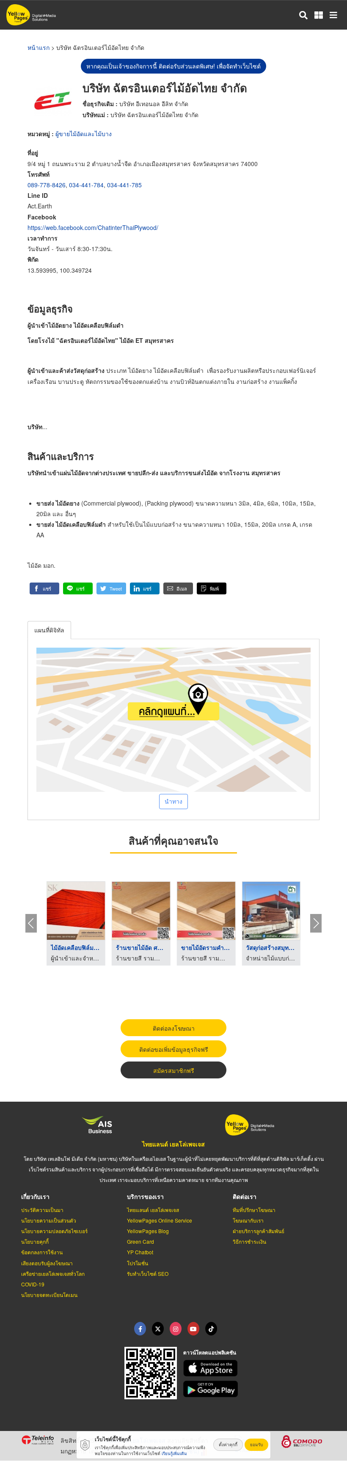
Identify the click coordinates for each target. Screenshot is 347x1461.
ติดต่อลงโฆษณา (174, 1028)
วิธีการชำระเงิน (249, 1241)
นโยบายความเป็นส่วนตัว (48, 1220)
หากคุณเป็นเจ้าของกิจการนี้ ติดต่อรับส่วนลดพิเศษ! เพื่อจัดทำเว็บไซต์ (173, 66)
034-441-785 (124, 185)
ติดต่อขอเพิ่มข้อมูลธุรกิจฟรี (173, 1049)
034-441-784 (86, 185)
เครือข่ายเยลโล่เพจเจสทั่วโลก (53, 1273)
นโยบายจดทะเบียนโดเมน (49, 1294)
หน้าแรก (39, 47)
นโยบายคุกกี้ (35, 1241)
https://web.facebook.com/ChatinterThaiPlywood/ (93, 227)
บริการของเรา (145, 1196)
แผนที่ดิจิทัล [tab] (49, 630)
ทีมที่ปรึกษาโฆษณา (254, 1209)
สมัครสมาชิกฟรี (173, 1070)
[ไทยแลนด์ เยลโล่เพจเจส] (158, 1328)
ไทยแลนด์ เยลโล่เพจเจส (173, 1144)
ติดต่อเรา (244, 1196)
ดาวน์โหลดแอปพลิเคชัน (209, 1352)
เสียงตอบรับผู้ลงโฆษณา (47, 1263)
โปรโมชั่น (137, 1263)
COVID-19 (32, 1284)
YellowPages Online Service (159, 1220)
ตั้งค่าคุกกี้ (228, 1444)
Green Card (140, 1241)
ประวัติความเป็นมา (42, 1209)
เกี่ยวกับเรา (35, 1196)
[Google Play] (254, 1389)
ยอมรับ (256, 1444)
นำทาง (173, 801)
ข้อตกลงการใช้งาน (42, 1252)
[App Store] (254, 1368)
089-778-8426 (47, 185)
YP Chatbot (140, 1252)
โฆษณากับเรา (248, 1220)
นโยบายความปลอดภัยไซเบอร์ (54, 1230)
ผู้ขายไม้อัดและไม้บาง (83, 133)
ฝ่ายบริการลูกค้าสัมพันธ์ (258, 1230)
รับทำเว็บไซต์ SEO (147, 1273)
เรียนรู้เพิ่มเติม (174, 1453)
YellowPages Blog (148, 1230)
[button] (44, 588)
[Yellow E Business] (140, 1328)
